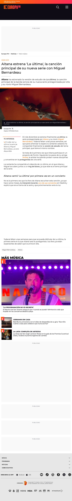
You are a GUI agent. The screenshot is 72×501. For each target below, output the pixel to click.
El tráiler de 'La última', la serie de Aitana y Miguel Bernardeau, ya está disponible (11, 146)
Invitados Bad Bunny (10, 2)
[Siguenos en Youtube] (41, 475)
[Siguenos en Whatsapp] (69, 475)
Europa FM (5, 54)
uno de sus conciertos (47, 183)
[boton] (53, 458)
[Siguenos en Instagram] (52, 475)
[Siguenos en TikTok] (47, 475)
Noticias (14, 54)
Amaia (25, 157)
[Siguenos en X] (64, 475)
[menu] (66, 6)
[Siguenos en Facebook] (58, 475)
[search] (57, 7)
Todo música (23, 54)
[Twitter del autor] (12, 129)
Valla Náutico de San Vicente (12, 1)
